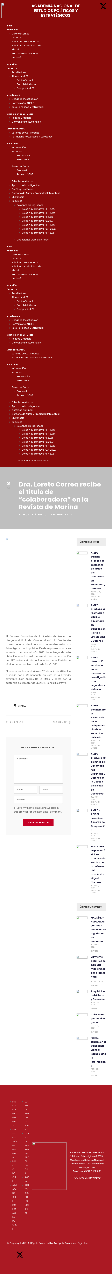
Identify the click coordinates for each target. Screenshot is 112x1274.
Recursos (17, 201)
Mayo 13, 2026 (95, 1027)
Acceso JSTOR (25, 174)
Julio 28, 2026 (95, 834)
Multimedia (18, 197)
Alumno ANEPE (20, 76)
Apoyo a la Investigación (26, 185)
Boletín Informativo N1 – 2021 (38, 232)
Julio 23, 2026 (95, 886)
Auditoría (17, 57)
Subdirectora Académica (26, 41)
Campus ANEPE (25, 88)
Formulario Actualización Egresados (32, 136)
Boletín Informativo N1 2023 (37, 217)
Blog (41, 514)
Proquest (22, 170)
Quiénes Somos (20, 33)
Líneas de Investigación (25, 99)
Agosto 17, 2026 (96, 645)
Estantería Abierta (22, 181)
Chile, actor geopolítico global (98, 1018)
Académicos (19, 72)
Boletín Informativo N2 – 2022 (39, 229)
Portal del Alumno (27, 84)
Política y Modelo (21, 118)
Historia (16, 49)
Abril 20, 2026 (95, 1070)
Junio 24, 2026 (95, 1003)
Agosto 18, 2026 (96, 593)
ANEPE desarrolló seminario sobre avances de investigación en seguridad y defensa (98, 673)
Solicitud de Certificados (25, 132)
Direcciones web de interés (33, 239)
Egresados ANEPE (16, 128)
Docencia (12, 68)
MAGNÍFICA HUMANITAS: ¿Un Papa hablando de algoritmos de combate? (98, 929)
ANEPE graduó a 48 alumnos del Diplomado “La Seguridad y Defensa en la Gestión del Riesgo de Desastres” (98, 773)
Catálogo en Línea (22, 189)
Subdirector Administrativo (27, 45)
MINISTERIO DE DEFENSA (14, 1113)
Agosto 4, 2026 (95, 742)
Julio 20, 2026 (95, 946)
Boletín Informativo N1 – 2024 (38, 213)
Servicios (17, 151)
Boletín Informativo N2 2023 (38, 221)
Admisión (12, 64)
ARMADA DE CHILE (14, 1193)
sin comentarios (61, 514)
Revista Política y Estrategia (27, 107)
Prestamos (23, 159)
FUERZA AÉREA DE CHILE (14, 1217)
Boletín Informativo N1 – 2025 (38, 209)
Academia (12, 29)
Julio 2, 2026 (97, 981)
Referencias (23, 155)
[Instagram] (94, 14)
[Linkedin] (103, 14)
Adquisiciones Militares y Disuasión (98, 995)
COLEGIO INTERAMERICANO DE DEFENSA (27, 1153)
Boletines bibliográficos (30, 205)
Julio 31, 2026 (94, 798)
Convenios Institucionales (26, 121)
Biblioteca (12, 143)
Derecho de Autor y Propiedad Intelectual (36, 193)
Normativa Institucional (25, 53)
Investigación (14, 95)
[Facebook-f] (94, 6)
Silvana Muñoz (95, 598)
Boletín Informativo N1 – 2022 (38, 225)
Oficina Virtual (25, 80)
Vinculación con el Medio (20, 113)
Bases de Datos (20, 166)
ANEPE (95, 951)
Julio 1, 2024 (26, 514)
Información (19, 147)
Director (16, 37)
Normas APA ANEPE (23, 103)
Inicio (9, 25)
